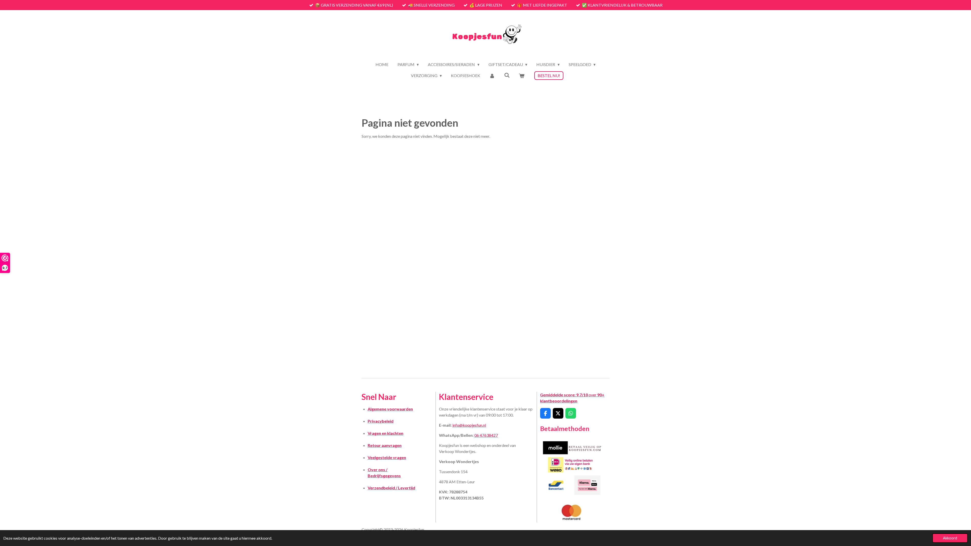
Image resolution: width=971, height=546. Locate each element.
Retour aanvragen (385, 445)
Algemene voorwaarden (390, 408)
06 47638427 (486, 435)
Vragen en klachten (385, 433)
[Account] (492, 75)
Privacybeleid (380, 421)
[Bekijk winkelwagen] (522, 75)
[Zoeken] (507, 75)
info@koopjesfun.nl (469, 425)
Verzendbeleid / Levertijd (391, 487)
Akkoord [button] (950, 538)
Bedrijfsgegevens (384, 475)
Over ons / (377, 469)
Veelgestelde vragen (387, 457)
